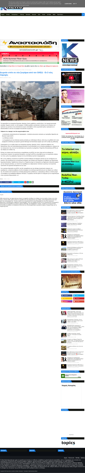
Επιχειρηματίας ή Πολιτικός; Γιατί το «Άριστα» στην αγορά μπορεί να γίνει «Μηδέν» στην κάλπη (75, 265)
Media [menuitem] (54, 14)
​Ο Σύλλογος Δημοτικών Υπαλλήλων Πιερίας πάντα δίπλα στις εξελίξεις (74, 224)
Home (7, 69)
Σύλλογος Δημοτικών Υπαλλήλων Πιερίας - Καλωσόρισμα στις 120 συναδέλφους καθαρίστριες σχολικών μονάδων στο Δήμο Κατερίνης (75, 218)
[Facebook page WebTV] (78, 304)
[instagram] (66, 301)
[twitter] (78, 295)
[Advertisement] (42, 26)
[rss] (66, 298)
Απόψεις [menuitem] (8, 14)
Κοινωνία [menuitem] (34, 14)
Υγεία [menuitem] (39, 14)
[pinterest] (78, 298)
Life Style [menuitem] (49, 14)
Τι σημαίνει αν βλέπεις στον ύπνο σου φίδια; (75, 347)
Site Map (77, 457)
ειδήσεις (41, 66)
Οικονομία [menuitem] (28, 14)
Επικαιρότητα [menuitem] (14, 14)
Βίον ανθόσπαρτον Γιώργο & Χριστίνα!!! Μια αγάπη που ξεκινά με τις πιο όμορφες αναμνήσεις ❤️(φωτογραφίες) (75, 211)
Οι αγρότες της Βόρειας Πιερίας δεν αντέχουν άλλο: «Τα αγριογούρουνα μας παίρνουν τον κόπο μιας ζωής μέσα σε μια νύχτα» (75, 341)
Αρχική (65, 457)
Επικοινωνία (71, 457)
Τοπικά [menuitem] (43, 14)
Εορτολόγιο (71, 434)
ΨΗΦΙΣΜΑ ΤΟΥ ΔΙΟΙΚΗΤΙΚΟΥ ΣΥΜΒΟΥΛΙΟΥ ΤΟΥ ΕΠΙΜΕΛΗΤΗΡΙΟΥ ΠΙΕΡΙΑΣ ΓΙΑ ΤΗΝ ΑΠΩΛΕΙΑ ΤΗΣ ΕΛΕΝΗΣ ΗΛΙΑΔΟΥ (75, 236)
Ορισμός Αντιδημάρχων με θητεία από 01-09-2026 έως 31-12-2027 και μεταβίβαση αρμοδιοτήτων (75, 248)
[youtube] (78, 301)
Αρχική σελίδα (2, 69)
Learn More (68, 3)
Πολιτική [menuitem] (22, 14)
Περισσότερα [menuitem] (60, 14)
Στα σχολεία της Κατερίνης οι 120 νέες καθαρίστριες (75, 254)
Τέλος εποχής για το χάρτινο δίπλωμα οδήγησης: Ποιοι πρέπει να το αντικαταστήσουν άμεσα (75, 260)
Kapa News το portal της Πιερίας (12, 471)
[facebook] (66, 295)
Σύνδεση (83, 457)
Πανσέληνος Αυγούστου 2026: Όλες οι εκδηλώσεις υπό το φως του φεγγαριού (75, 242)
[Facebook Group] (66, 304)
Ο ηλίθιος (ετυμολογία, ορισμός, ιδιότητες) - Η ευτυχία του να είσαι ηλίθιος (74, 334)
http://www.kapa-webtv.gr (32, 471)
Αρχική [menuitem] (2, 14)
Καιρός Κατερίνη (68, 385)
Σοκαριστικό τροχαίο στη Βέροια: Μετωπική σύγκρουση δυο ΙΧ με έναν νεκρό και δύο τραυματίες (75, 230)
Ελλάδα (5, 178)
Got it (75, 3)
